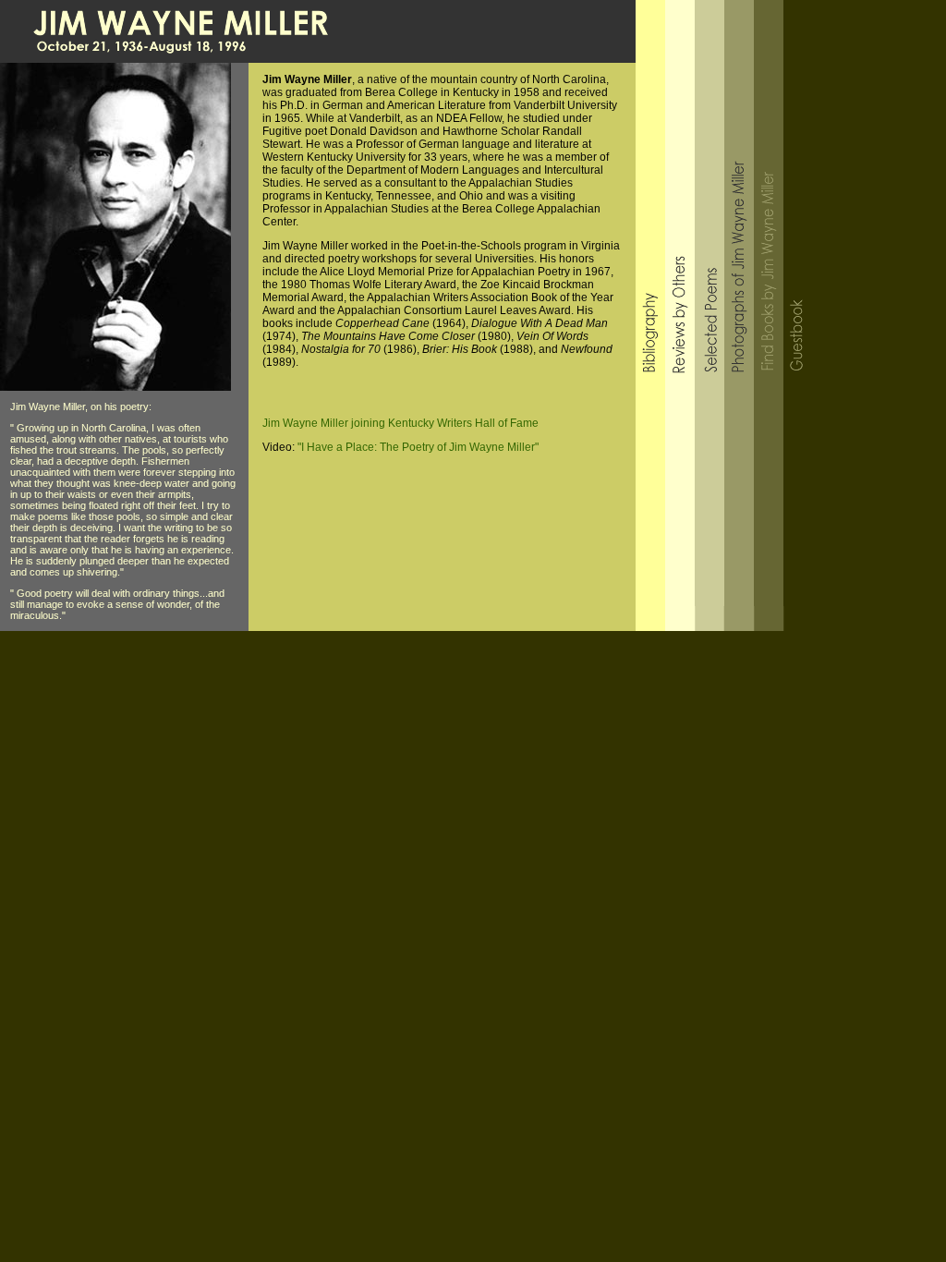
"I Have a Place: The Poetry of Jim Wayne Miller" (418, 447)
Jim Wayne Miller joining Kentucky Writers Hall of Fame (400, 423)
